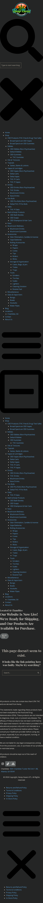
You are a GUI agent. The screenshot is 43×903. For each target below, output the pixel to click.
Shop (7, 135)
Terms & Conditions (14, 790)
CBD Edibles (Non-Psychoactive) (22, 149)
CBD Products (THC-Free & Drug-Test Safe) (24, 138)
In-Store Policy (11, 799)
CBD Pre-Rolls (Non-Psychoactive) (23, 201)
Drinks (10, 185)
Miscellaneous (13, 292)
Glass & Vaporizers (15, 295)
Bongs (12, 297)
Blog (7, 308)
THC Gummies (18, 157)
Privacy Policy (11, 793)
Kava (9, 223)
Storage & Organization (19, 262)
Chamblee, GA (13, 314)
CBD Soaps (14, 218)
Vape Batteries (16, 240)
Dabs (10, 207)
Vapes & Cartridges (15, 168)
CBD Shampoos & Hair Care (21, 220)
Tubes (15, 267)
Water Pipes (15, 306)
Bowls (12, 300)
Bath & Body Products (16, 212)
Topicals (11, 163)
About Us (8, 319)
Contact (8, 317)
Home (7, 132)
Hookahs (13, 303)
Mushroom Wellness (16, 226)
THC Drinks (14, 190)
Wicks (15, 259)
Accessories (12, 234)
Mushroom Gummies (18, 231)
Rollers (15, 256)
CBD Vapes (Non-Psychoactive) (22, 171)
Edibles (10, 146)
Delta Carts (14, 174)
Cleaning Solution (19, 286)
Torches (16, 278)
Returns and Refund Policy (16, 788)
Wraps (15, 245)
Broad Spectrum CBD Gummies (22, 143)
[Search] (21, 61)
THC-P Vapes (15, 182)
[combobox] (10, 65)
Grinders (16, 275)
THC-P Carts (15, 179)
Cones (15, 251)
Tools (12, 273)
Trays (15, 270)
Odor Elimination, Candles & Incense (24, 237)
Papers (15, 248)
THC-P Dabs (15, 209)
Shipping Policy (12, 796)
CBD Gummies (15, 154)
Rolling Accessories (17, 242)
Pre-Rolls (11, 198)
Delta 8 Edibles (16, 152)
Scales (15, 281)
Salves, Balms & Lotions (19, 165)
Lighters (16, 284)
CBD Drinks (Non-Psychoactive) (22, 187)
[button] (21, 370)
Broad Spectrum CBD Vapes (21, 141)
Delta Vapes (14, 176)
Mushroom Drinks (17, 193)
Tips (14, 253)
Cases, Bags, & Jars (20, 264)
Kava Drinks (14, 196)
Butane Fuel (17, 289)
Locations (9, 311)
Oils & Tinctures (14, 160)
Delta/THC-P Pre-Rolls (18, 204)
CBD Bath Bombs (17, 215)
